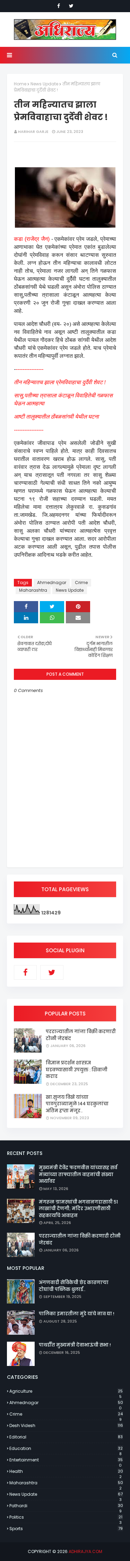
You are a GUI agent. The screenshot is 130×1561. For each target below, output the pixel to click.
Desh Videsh (66, 1425)
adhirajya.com (85, 1551)
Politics (65, 1517)
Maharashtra (33, 590)
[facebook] (58, 6)
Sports (66, 1529)
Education (66, 1448)
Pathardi (66, 1506)
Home (20, 84)
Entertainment (66, 1460)
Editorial (66, 1437)
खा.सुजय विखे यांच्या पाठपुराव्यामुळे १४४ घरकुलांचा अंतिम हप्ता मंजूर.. (77, 1104)
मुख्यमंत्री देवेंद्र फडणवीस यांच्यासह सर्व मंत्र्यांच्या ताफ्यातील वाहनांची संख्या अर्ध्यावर (78, 1174)
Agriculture (66, 1391)
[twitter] (71, 6)
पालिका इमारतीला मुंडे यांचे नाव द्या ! (76, 1313)
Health (66, 1471)
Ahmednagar (51, 582)
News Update (44, 84)
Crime (81, 582)
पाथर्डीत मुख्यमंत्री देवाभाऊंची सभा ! (75, 1345)
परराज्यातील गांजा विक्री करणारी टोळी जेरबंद (81, 1035)
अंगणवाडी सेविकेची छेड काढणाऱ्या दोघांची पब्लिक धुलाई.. (74, 1286)
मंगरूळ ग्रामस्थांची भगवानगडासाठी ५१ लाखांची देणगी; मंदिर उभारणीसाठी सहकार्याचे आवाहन (78, 1209)
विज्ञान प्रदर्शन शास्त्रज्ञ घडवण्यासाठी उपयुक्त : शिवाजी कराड (76, 1070)
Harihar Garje (33, 131)
